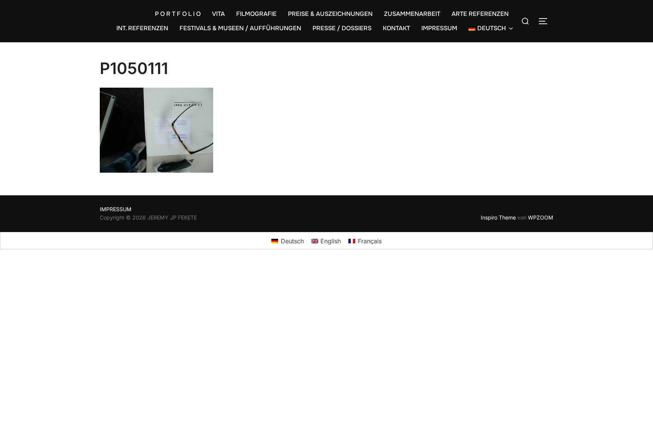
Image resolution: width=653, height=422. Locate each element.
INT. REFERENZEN (142, 28)
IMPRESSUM (439, 28)
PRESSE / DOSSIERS (342, 28)
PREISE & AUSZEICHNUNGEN (330, 14)
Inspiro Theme (498, 217)
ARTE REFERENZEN (480, 14)
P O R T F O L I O (178, 14)
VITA (218, 14)
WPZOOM (540, 217)
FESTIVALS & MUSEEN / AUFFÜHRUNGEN (240, 28)
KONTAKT (396, 28)
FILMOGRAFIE (256, 14)
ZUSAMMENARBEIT (412, 14)
